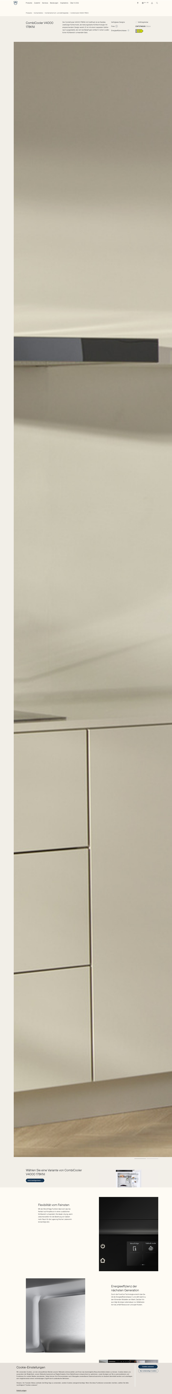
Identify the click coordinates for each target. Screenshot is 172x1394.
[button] (128, 1177)
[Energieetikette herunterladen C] (139, 32)
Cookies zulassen (148, 1367)
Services (45, 3)
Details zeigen (21, 1390)
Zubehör (37, 3)
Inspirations (64, 3)
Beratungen (54, 3)
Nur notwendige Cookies (148, 1371)
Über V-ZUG (74, 3)
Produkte (29, 3)
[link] (137, 3)
